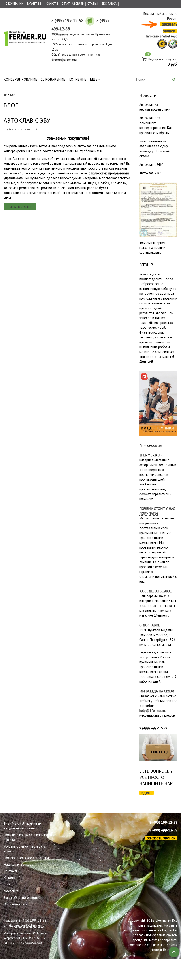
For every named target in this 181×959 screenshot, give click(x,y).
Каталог (10, 877)
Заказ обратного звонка (22, 897)
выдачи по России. (72, 34)
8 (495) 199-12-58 (163, 822)
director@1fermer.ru (29, 925)
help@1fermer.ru (152, 710)
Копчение (78, 79)
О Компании (14, 4)
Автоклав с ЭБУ (151, 164)
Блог (7, 884)
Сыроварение (53, 79)
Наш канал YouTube (18, 864)
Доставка (109, 4)
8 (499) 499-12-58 (163, 830)
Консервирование (20, 79)
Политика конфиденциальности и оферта (29, 837)
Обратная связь (73, 4)
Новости (51, 4)
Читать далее (20, 206)
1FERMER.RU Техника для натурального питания (23, 825)
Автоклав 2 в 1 (150, 173)
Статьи (92, 4)
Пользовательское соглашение (27, 857)
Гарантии (34, 4)
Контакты (11, 871)
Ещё (93, 79)
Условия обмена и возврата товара (25, 848)
